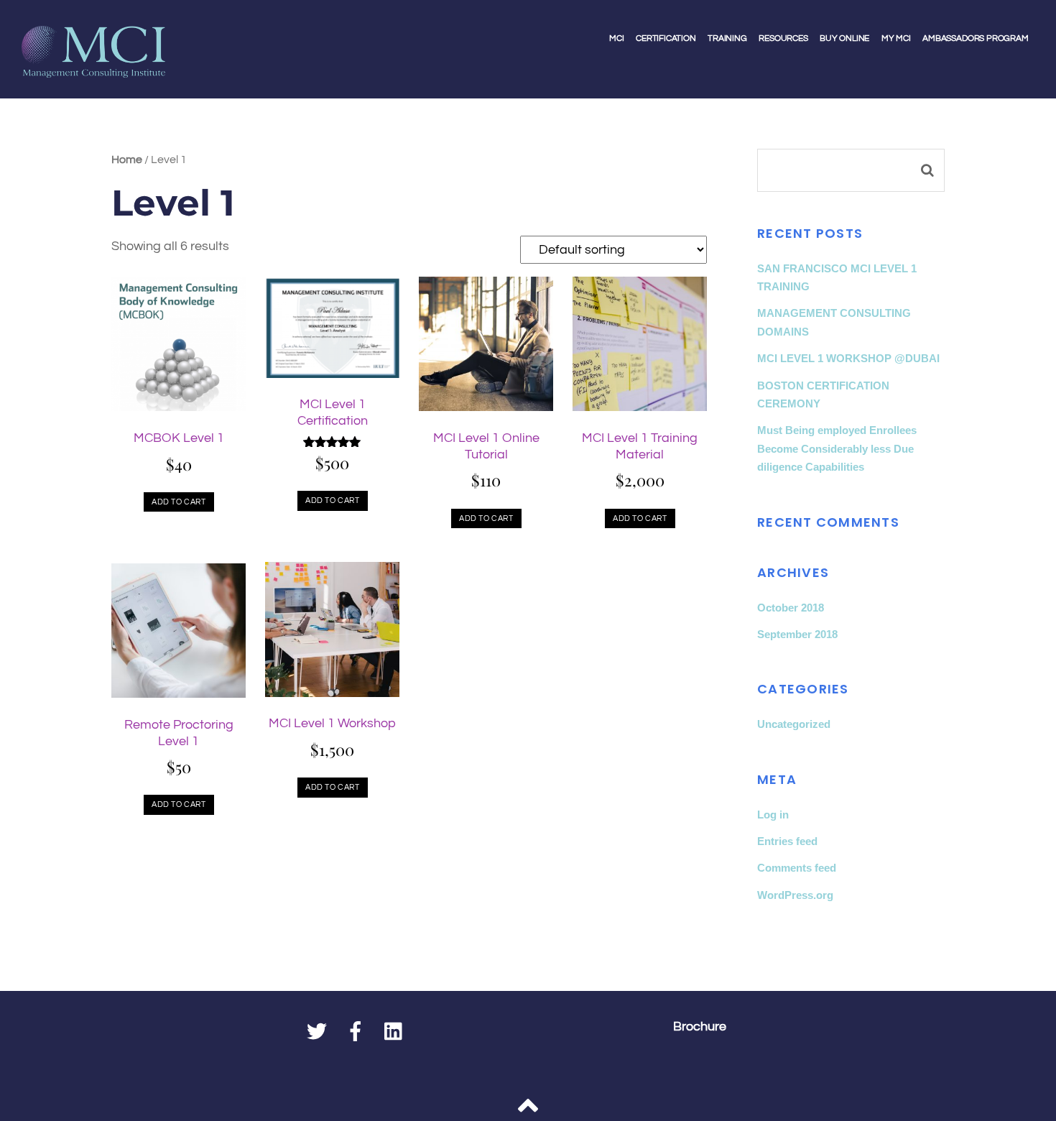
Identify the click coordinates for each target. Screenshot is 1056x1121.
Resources (783, 38)
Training (727, 38)
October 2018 (790, 607)
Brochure (699, 1026)
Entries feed (787, 841)
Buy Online (844, 38)
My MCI (896, 38)
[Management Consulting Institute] (93, 67)
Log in (773, 814)
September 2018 (797, 634)
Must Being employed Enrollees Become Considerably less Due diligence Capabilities (837, 448)
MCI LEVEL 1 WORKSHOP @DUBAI (848, 358)
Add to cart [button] (178, 502)
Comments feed (796, 868)
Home (126, 159)
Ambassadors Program (975, 38)
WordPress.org (795, 895)
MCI (616, 38)
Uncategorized (793, 724)
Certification (666, 38)
